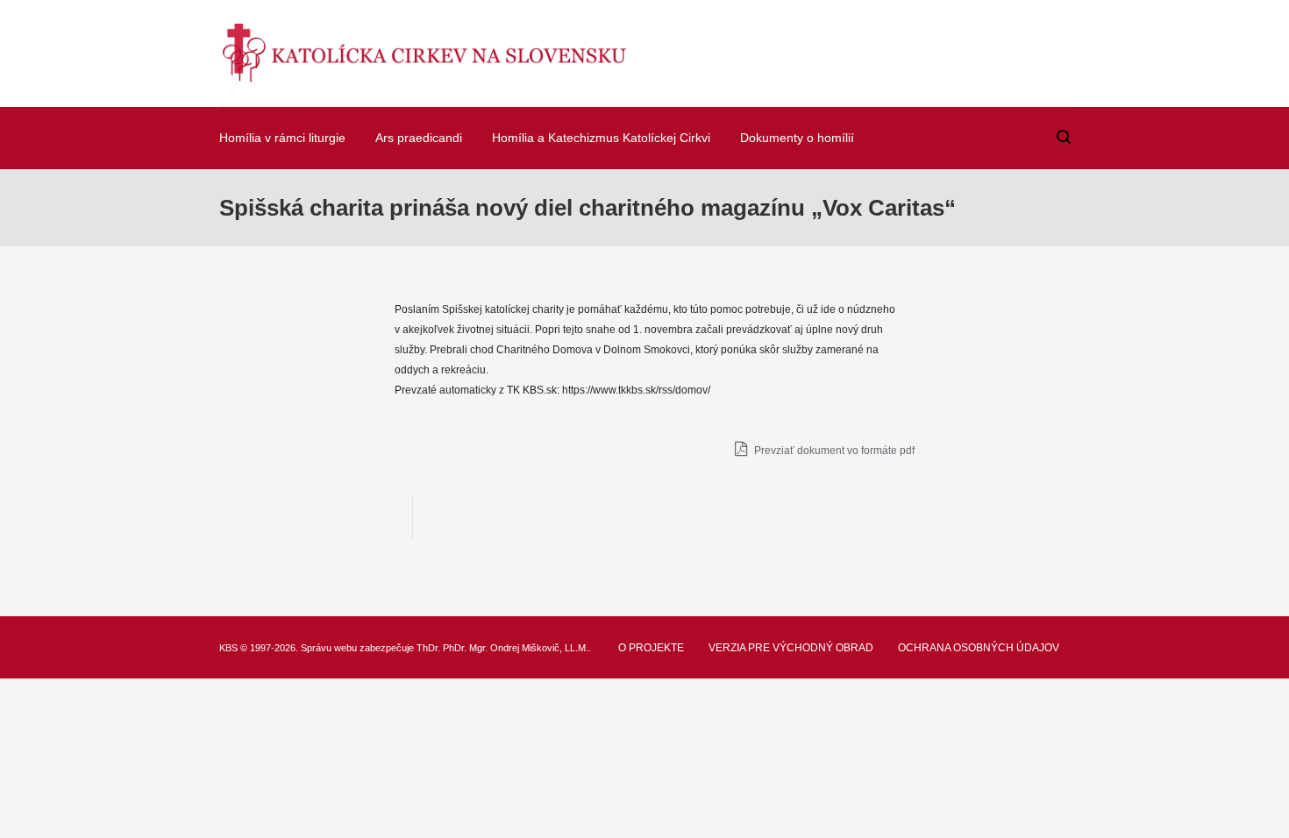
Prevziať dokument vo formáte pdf (833, 450)
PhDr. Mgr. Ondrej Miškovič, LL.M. (515, 648)
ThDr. (428, 648)
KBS (228, 648)
